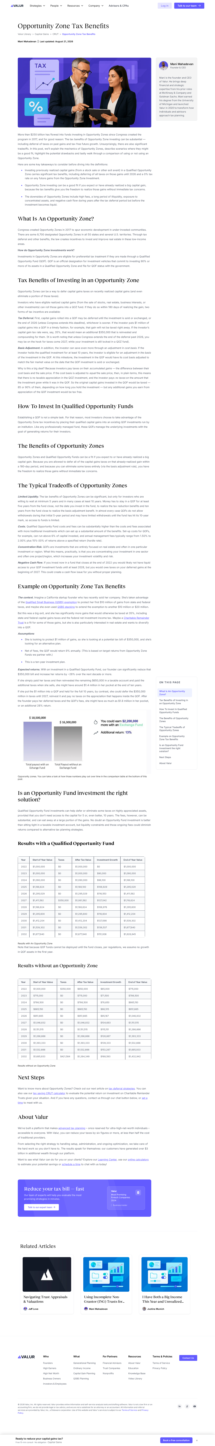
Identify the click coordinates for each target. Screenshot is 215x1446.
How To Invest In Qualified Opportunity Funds (173, 711)
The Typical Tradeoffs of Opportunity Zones (172, 729)
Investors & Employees (54, 1383)
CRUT (56, 34)
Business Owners (52, 1378)
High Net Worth (51, 1373)
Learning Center (107, 1159)
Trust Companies (111, 1368)
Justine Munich (155, 1309)
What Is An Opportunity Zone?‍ (172, 693)
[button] (189, 6)
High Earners (49, 1368)
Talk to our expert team (40, 1207)
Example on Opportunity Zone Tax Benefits (172, 738)
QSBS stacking (66, 606)
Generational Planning (84, 1363)
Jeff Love (33, 1309)
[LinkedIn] (179, 1406)
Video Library (135, 1378)
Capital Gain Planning (84, 1373)
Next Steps (165, 757)
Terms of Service (161, 1363)
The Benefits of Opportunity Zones (173, 720)
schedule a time (71, 1164)
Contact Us (188, 1358)
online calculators (138, 1159)
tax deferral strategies (122, 1088)
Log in (164, 5)
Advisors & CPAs (119, 5)
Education (133, 1368)
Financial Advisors (112, 1363)
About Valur (165, 763)
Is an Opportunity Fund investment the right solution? (171, 748)
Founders (48, 1363)
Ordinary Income (82, 1368)
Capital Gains (42, 34)
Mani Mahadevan (27, 41)
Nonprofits (108, 1373)
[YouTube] (194, 1406)
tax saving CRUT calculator (49, 1093)
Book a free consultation (176, 1440)
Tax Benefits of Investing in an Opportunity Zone (173, 702)
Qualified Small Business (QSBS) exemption (51, 602)
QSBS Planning (81, 1378)
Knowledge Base (136, 1373)
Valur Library (24, 34)
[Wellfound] (187, 1406)
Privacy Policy (160, 1368)
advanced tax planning (71, 1128)
